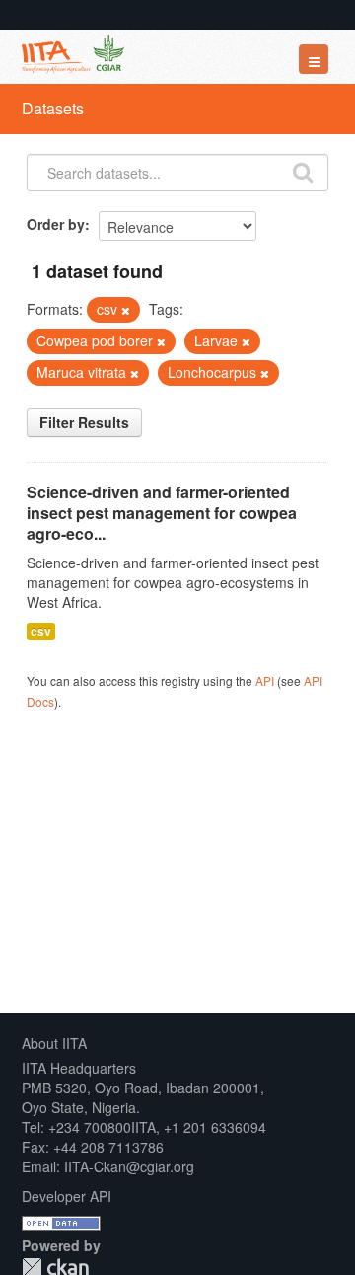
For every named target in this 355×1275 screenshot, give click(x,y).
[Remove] (125, 310)
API (264, 680)
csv (41, 631)
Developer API (66, 1196)
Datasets (53, 108)
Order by (56, 224)
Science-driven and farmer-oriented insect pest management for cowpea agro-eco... (162, 513)
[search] (303, 171)
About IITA (54, 1043)
